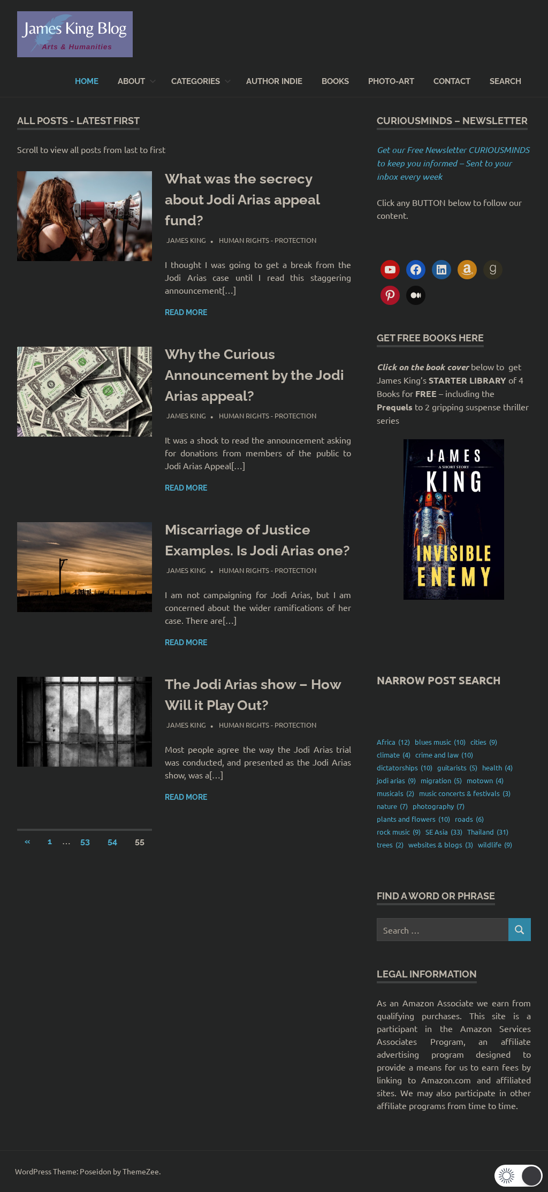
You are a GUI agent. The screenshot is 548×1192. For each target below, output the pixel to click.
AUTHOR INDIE (274, 81)
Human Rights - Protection (267, 239)
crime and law (444, 754)
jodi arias (396, 780)
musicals (395, 793)
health (497, 767)
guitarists (457, 767)
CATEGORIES (195, 81)
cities (483, 741)
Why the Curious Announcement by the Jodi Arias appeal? (254, 375)
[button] (518, 1176)
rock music (399, 831)
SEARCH (505, 81)
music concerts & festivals (465, 793)
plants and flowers (413, 818)
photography (439, 806)
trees (390, 844)
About (131, 81)
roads (469, 818)
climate (393, 754)
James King (186, 239)
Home (86, 81)
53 (85, 841)
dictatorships (404, 767)
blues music (440, 741)
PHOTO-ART (391, 81)
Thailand (487, 831)
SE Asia (443, 831)
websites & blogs (440, 844)
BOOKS (335, 81)
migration (441, 780)
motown (485, 780)
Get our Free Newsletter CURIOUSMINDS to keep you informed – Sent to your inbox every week (453, 163)
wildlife (495, 844)
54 (112, 841)
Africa (393, 741)
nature (392, 806)
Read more (186, 312)
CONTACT (451, 81)
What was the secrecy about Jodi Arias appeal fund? (242, 199)
